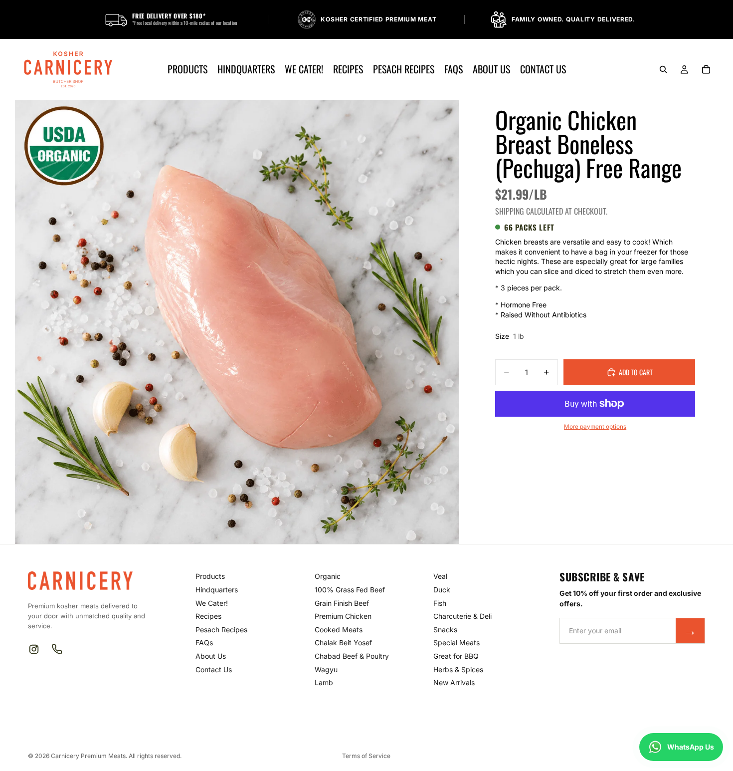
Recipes (208, 616)
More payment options (595, 426)
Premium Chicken (343, 616)
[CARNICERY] (86, 580)
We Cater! (211, 603)
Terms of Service (366, 756)
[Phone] (57, 649)
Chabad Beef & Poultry (352, 656)
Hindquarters (216, 589)
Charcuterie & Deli (462, 616)
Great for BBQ (456, 656)
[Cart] (706, 69)
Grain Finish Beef (342, 603)
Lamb (324, 682)
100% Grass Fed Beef (350, 589)
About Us (210, 656)
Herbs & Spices (458, 669)
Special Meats (456, 642)
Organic (328, 576)
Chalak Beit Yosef (343, 642)
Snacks (445, 629)
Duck (441, 589)
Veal (440, 576)
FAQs (204, 642)
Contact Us (213, 669)
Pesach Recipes (221, 629)
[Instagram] (34, 649)
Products (210, 576)
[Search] (663, 69)
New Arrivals (454, 682)
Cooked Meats (339, 629)
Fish (439, 603)
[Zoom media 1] (237, 322)
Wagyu (326, 669)
